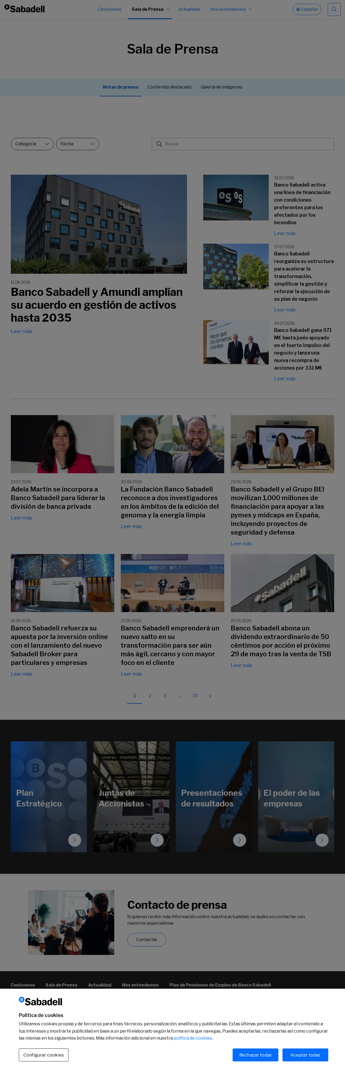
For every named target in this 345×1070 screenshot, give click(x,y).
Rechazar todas (255, 1054)
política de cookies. (193, 1038)
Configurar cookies (43, 1055)
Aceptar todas (305, 1054)
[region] (172, 1029)
